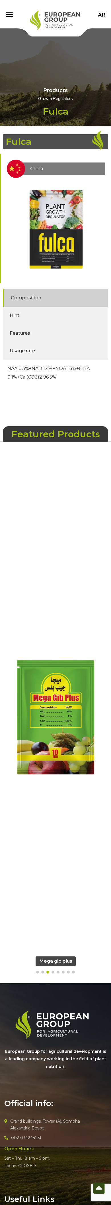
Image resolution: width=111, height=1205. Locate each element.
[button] (37, 972)
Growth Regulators (55, 99)
